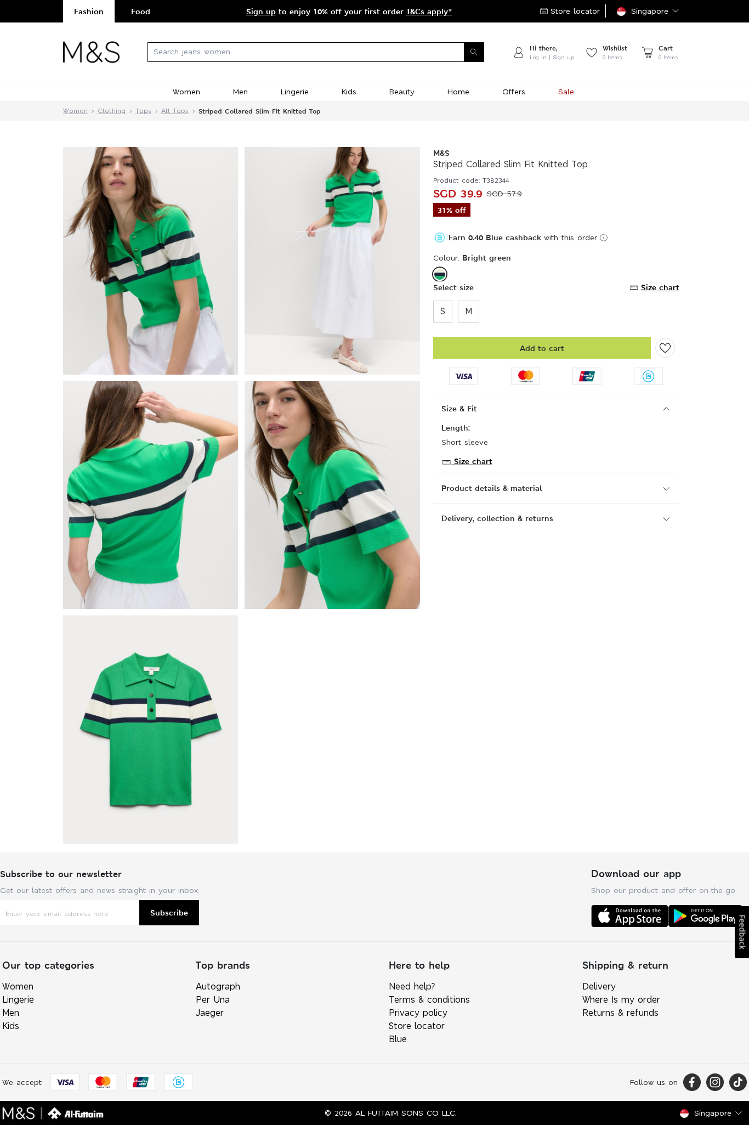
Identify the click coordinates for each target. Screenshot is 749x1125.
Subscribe (169, 912)
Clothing (112, 111)
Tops (143, 111)
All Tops (175, 111)
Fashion (89, 11)
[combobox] (315, 52)
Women (75, 111)
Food (140, 11)
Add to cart (542, 348)
